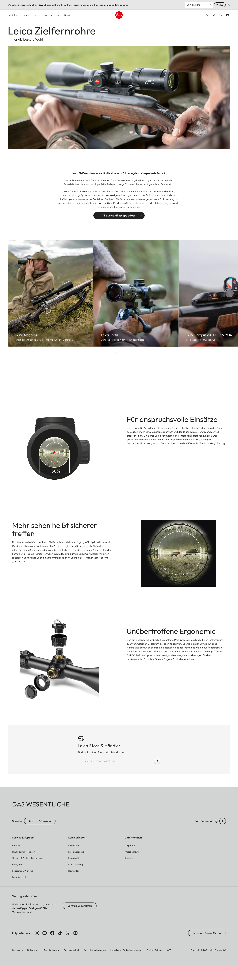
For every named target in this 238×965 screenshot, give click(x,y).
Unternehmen (51, 15)
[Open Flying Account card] (214, 15)
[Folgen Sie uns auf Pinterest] (75, 933)
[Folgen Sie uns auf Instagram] (37, 933)
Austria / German (40, 821)
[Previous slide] (17, 293)
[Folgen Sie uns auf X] (68, 933)
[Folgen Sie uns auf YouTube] (44, 933)
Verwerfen (228, 4)
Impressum (17, 950)
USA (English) (193, 4)
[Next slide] (220, 293)
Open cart (227, 15)
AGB (169, 950)
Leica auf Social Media (207, 933)
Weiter (219, 4)
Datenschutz (33, 950)
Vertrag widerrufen (79, 905)
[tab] (115, 352)
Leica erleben (30, 15)
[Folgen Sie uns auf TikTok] (60, 933)
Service (68, 15)
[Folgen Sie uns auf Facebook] (52, 933)
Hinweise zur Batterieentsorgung (126, 950)
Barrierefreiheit (72, 950)
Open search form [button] (207, 15)
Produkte (12, 15)
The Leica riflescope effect (118, 215)
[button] (222, 821)
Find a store (221, 15)
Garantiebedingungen (95, 950)
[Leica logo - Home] (119, 15)
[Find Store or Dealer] (157, 761)
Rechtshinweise (52, 950)
